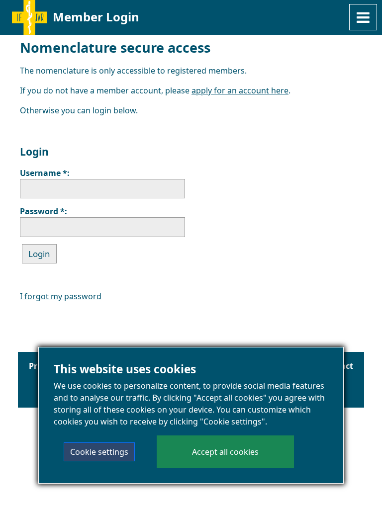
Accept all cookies (225, 451)
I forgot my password (60, 296)
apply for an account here (239, 90)
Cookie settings (99, 451)
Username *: (45, 173)
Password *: (43, 211)
